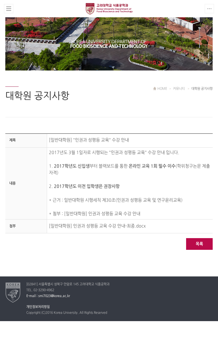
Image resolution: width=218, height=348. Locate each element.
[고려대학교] (13, 292)
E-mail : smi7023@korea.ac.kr (48, 296)
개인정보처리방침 (38, 307)
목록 (199, 244)
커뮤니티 (179, 89)
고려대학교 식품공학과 (109, 9)
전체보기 (8, 8)
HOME (162, 89)
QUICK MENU (209, 8)
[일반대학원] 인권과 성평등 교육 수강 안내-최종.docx (97, 226)
